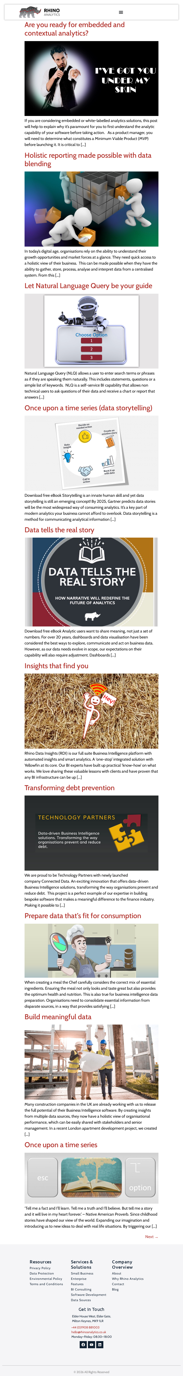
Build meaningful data (58, 1016)
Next (151, 1236)
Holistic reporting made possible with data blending (88, 159)
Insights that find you (56, 665)
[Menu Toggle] (121, 12)
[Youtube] (91, 1344)
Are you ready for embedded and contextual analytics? (75, 28)
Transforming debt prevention (70, 787)
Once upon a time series (61, 1144)
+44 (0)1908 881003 (85, 1327)
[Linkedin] (99, 1344)
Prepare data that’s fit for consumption (83, 915)
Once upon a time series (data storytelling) (88, 407)
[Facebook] (83, 1344)
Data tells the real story (59, 529)
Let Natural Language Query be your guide (88, 285)
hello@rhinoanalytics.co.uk (88, 1332)
